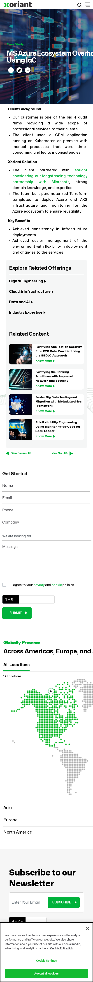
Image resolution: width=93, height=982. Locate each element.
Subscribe (61, 902)
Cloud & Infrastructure (30, 291)
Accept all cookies (46, 973)
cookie (57, 585)
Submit (15, 613)
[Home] (18, 4)
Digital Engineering (26, 281)
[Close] (88, 929)
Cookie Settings (46, 960)
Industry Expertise (25, 312)
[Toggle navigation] (87, 4)
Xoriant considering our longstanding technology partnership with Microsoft (49, 176)
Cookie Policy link (61, 948)
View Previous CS (21, 453)
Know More (43, 360)
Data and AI (19, 302)
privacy (39, 585)
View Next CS (59, 453)
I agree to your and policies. (43, 585)
